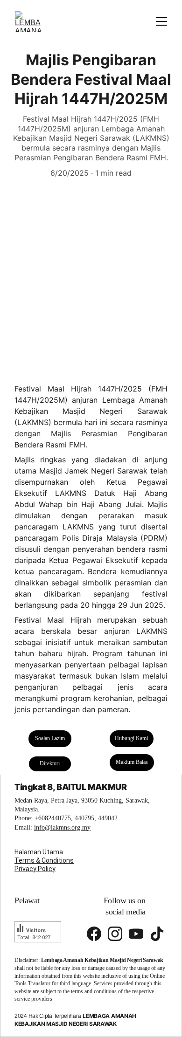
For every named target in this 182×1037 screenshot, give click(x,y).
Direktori (50, 763)
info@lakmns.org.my (62, 827)
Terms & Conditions (44, 860)
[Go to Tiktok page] (157, 934)
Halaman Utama (38, 852)
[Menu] (161, 21)
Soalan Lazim (50, 738)
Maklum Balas (132, 762)
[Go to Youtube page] (136, 934)
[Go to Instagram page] (115, 934)
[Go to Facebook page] (94, 934)
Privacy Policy (35, 868)
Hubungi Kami (131, 738)
